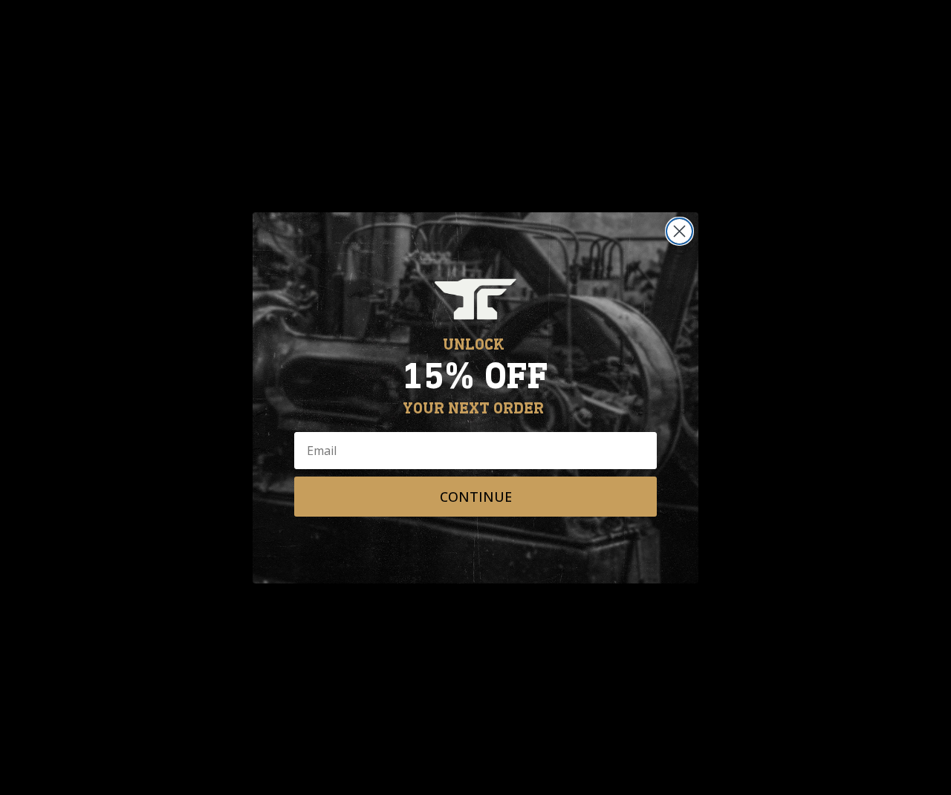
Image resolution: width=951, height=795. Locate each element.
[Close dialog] (679, 231)
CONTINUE (476, 497)
